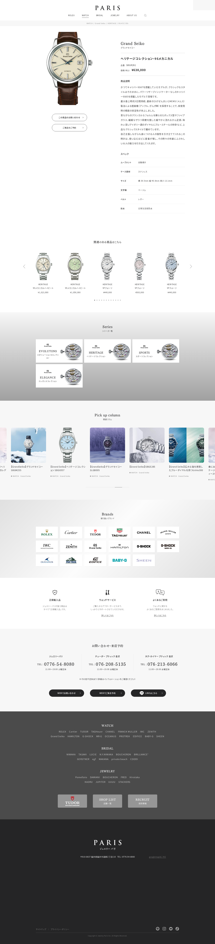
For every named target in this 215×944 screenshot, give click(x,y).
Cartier (73, 731)
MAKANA (104, 759)
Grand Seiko (100, 23)
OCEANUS (110, 736)
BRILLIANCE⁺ (141, 754)
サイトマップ (41, 929)
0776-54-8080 (59, 663)
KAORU (89, 781)
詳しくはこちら (107, 615)
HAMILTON (74, 736)
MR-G (99, 736)
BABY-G (149, 736)
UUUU (112, 781)
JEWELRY (107, 771)
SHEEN (160, 736)
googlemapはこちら (157, 856)
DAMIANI (95, 777)
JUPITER (100, 781)
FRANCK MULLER (127, 731)
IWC (142, 731)
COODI (134, 759)
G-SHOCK (87, 736)
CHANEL (110, 731)
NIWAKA (71, 754)
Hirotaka (135, 777)
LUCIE (93, 754)
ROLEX (62, 731)
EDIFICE (137, 736)
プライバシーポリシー (60, 929)
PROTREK (124, 736)
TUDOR (84, 731)
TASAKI (83, 754)
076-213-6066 (163, 663)
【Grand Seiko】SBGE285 (142, 466)
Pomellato (81, 777)
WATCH (90, 23)
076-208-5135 (111, 663)
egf (94, 759)
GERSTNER (83, 759)
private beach (119, 759)
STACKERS (124, 781)
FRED (124, 777)
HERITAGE (112, 23)
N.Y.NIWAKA (106, 754)
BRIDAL (107, 748)
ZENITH (152, 731)
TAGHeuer (97, 731)
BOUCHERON (123, 754)
